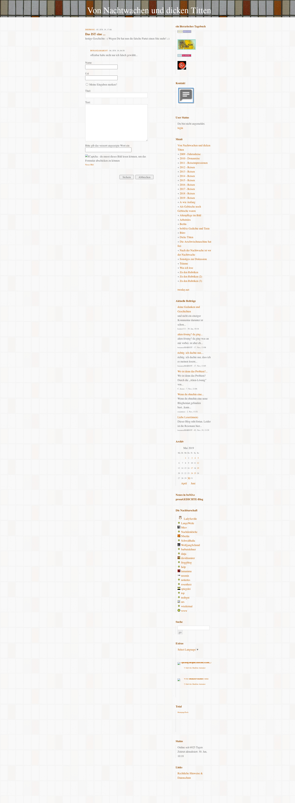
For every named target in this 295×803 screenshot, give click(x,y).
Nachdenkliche (189, 532)
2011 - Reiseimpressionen (194, 162)
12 (198, 463)
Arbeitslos (185, 219)
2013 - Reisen (187, 171)
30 (188, 478)
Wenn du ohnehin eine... (191, 394)
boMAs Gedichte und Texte (195, 228)
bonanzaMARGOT (99, 50)
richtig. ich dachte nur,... (190, 352)
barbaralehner (188, 549)
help (183, 567)
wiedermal (186, 606)
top (183, 593)
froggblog (186, 562)
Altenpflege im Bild (190, 215)
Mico (184, 527)
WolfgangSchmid (190, 545)
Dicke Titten (186, 237)
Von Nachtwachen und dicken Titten (149, 10)
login (180, 128)
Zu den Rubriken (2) (191, 276)
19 (198, 468)
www (184, 610)
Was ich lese (186, 267)
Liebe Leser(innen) (188, 417)
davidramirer (188, 558)
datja (183, 553)
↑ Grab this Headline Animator (194, 668)
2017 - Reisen (187, 189)
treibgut (185, 597)
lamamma (186, 571)
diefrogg (90, 29)
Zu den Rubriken (189, 272)
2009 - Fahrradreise (190, 154)
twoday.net (183, 289)
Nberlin (185, 536)
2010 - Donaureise (190, 158)
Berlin (183, 224)
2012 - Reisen (187, 167)
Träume (184, 263)
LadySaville (190, 518)
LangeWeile (187, 523)
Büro (182, 232)
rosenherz (186, 584)
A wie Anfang (187, 202)
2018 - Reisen (187, 193)
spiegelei (186, 588)
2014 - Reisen (187, 176)
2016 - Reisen (187, 184)
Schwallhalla (188, 540)
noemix (185, 575)
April (184, 483)
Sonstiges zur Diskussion (193, 259)
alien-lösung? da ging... (190, 334)
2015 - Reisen (187, 180)
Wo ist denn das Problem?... (193, 371)
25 (195, 473)
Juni (193, 483)
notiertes (185, 580)
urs (182, 601)
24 (192, 473)
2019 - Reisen (187, 198)
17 (192, 468)
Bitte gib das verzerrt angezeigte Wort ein (107, 145)
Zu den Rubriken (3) (191, 281)
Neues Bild (89, 164)
